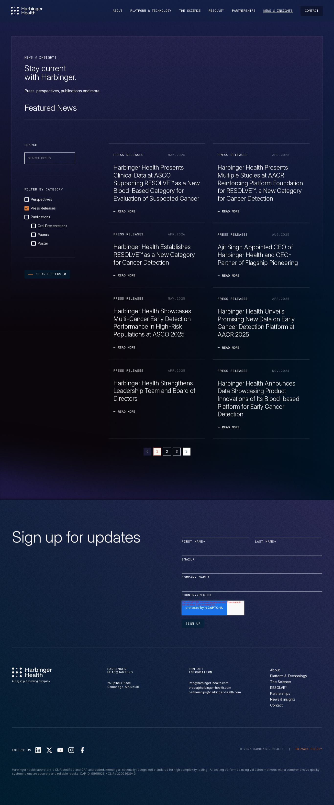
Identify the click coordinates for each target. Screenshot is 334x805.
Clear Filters (48, 274)
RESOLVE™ (216, 11)
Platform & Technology (150, 11)
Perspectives (41, 199)
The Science (190, 11)
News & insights (278, 11)
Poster (43, 243)
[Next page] (186, 451)
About (117, 11)
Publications (40, 217)
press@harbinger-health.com (210, 687)
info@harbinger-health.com (208, 683)
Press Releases (43, 208)
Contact (312, 11)
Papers (43, 235)
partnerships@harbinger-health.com (215, 692)
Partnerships (244, 11)
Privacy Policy (309, 749)
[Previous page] (147, 451)
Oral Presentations (52, 226)
